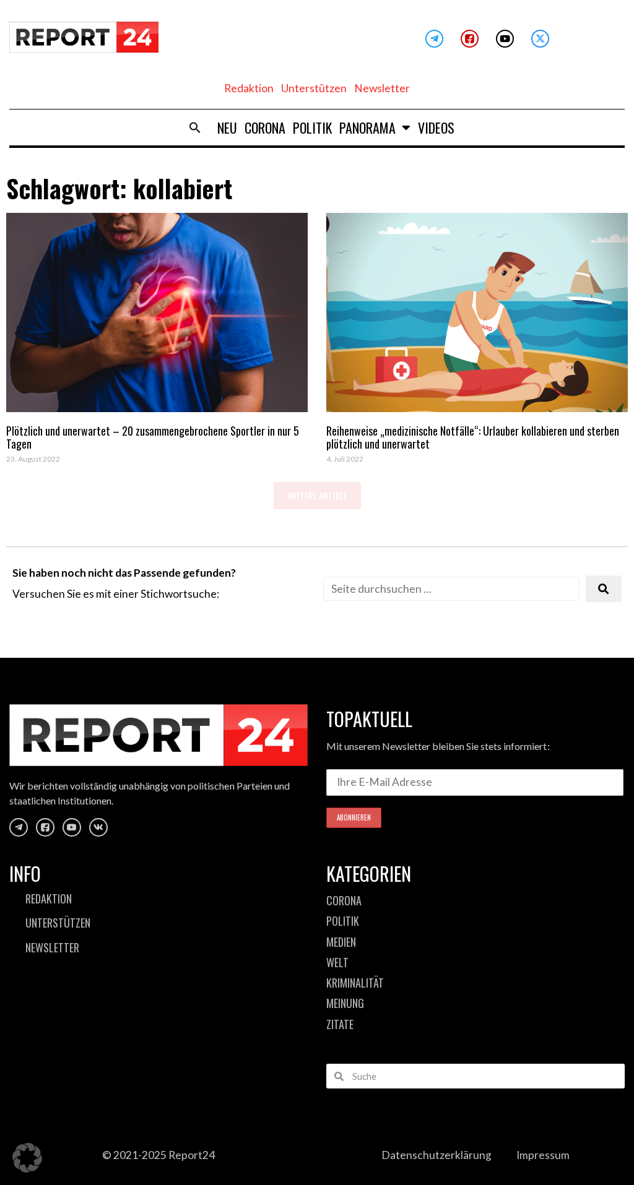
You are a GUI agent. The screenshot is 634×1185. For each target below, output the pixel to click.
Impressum (543, 1154)
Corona (265, 127)
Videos (436, 127)
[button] (195, 127)
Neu (227, 127)
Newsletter (382, 88)
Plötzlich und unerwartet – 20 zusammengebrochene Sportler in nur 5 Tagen (152, 437)
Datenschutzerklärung (436, 1154)
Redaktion (249, 88)
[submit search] (604, 588)
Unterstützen (314, 88)
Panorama (367, 127)
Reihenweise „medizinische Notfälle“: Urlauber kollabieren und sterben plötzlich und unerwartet (472, 437)
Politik (312, 127)
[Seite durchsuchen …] (451, 589)
